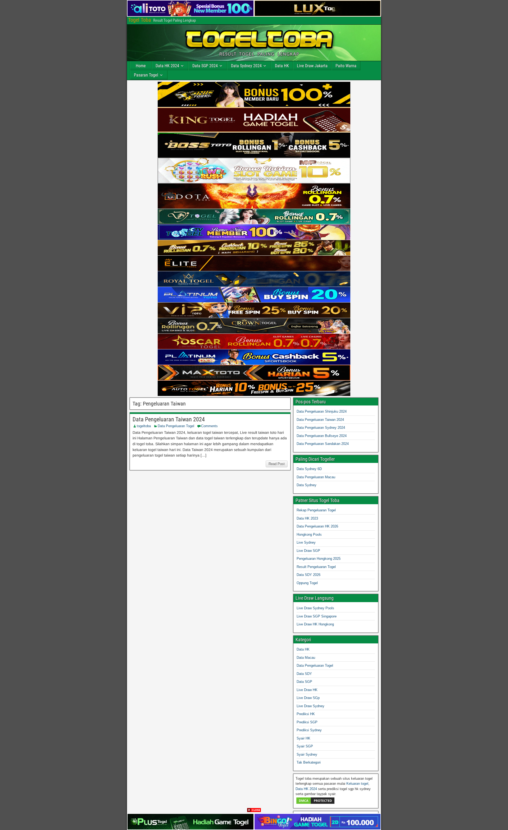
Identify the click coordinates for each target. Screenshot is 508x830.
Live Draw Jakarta (312, 65)
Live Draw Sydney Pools (315, 608)
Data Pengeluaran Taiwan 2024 (169, 419)
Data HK (282, 65)
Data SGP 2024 (205, 65)
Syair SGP (305, 746)
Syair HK (303, 738)
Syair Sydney (307, 754)
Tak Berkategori (309, 762)
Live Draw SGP (308, 551)
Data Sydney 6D (309, 469)
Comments (209, 426)
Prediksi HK (306, 714)
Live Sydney (306, 542)
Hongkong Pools (309, 534)
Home (141, 65)
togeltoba (144, 426)
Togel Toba (139, 20)
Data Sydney (306, 485)
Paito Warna (345, 65)
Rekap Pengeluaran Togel (316, 510)
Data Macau (306, 658)
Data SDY (304, 674)
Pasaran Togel (146, 75)
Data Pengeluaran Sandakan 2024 (323, 444)
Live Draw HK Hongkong (315, 624)
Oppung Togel (307, 583)
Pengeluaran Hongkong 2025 (319, 559)
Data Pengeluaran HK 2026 (317, 526)
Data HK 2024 (167, 65)
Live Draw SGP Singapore (317, 616)
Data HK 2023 (307, 518)
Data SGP (304, 682)
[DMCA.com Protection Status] (315, 803)
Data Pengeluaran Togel (176, 426)
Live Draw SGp (308, 698)
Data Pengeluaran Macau (316, 477)
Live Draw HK (307, 690)
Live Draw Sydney (310, 706)
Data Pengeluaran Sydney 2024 (321, 428)
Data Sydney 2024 (246, 65)
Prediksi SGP (307, 722)
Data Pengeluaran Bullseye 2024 (322, 436)
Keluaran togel (357, 784)
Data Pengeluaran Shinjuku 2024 (322, 411)
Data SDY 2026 (308, 575)
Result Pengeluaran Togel (316, 567)
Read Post (277, 464)
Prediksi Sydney (309, 730)
